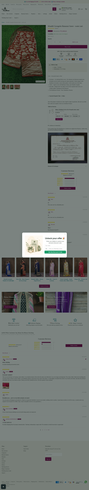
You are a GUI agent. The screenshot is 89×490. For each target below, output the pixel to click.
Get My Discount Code (55, 252)
